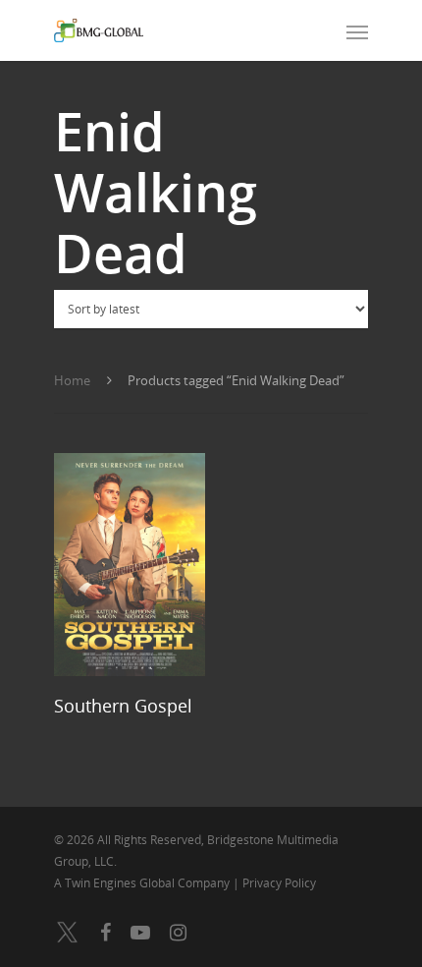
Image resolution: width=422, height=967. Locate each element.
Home (72, 380)
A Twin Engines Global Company (143, 883)
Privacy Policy (279, 883)
